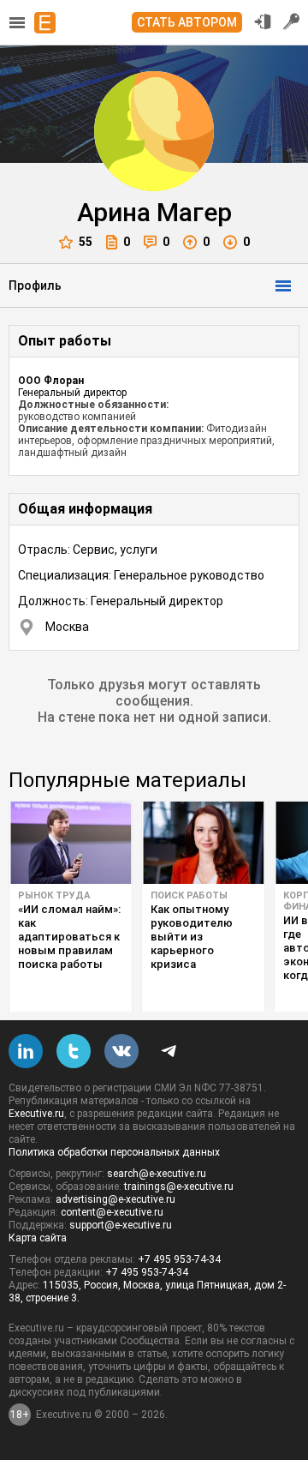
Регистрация (291, 21)
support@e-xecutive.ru (120, 1225)
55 (85, 242)
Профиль (35, 285)
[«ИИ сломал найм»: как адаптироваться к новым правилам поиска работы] (70, 843)
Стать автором (187, 22)
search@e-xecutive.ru (156, 1174)
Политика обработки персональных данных (114, 1152)
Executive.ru (36, 1114)
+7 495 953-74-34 (179, 1259)
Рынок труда (54, 895)
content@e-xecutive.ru (112, 1212)
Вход (262, 21)
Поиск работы (189, 895)
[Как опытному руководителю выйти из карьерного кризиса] (203, 843)
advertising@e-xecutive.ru (115, 1199)
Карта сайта (38, 1238)
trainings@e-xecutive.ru (179, 1187)
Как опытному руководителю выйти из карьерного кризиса (192, 936)
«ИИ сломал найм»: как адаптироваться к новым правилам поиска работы (69, 936)
